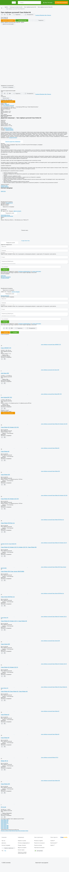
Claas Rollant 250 (5, 474)
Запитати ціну (6, 98)
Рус (5, 850)
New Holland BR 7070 (6, 397)
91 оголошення (9, 202)
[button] (2, 14)
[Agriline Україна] (5, 2)
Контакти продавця (6, 845)
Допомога (4, 842)
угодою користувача (36, 271)
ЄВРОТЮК (3, 191)
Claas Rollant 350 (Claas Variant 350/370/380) (12, 571)
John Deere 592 (5, 373)
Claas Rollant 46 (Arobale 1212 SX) (10, 427)
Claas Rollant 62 (5, 714)
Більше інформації (5, 295)
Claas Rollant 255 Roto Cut (8, 523)
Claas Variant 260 (5, 644)
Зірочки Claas (15, 830)
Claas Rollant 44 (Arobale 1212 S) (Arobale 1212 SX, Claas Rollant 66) (19, 547)
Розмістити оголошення (8, 413)
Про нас (3, 840)
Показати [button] (11, 211)
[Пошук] (19, 2)
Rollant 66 (7, 104)
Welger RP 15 (4, 761)
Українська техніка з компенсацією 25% (22, 853)
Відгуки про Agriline (22, 847)
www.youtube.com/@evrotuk (7, 216)
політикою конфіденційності (24, 271)
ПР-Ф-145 (3, 807)
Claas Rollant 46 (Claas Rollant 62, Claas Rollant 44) (14, 691)
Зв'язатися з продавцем (8, 87)
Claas (5, 103)
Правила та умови (22, 840)
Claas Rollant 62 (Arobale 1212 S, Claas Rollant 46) (14, 621)
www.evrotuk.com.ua (5, 215)
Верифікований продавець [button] (7, 201)
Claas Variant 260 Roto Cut (8, 596)
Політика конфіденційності (24, 842)
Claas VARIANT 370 (6, 348)
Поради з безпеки (5, 186)
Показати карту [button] (24, 230)
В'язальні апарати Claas (6, 830)
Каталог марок (21, 849)
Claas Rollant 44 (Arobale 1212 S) (9, 667)
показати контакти (8, 127)
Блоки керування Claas (23, 830)
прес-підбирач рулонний (8, 105)
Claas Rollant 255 (5, 784)
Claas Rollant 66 (5, 451)
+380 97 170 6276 (17, 211)
